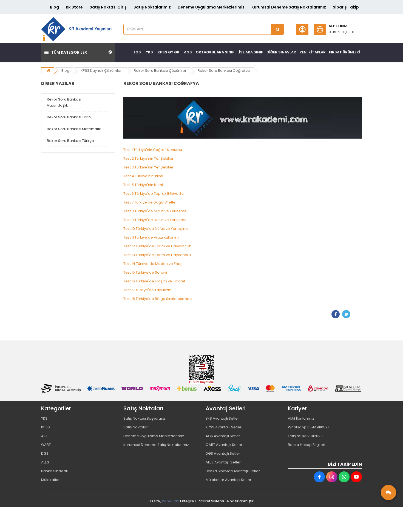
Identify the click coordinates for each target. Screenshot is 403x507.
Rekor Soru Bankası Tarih (69, 117)
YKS (44, 418)
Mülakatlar (50, 479)
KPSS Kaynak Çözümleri (102, 70)
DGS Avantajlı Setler (223, 453)
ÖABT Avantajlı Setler (224, 444)
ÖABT (46, 444)
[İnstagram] (331, 476)
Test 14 (153, 263)
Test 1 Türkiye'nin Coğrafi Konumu (152, 149)
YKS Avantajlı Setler (222, 418)
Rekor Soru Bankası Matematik (74, 128)
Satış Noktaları (136, 427)
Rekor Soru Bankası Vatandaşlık (64, 102)
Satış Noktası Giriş (108, 7)
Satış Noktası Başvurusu (144, 418)
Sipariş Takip (346, 7)
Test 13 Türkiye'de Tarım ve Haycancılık (157, 254)
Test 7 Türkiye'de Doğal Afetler (150, 202)
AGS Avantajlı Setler (223, 436)
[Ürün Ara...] (277, 29)
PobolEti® (170, 501)
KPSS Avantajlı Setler (224, 427)
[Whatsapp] (344, 476)
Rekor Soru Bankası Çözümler (160, 70)
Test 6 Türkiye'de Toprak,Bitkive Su (153, 193)
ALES (45, 462)
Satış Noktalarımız (152, 7)
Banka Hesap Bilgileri (306, 444)
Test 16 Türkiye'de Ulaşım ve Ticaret (154, 281)
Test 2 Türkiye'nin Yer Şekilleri (148, 158)
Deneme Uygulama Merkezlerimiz (211, 7)
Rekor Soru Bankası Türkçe (70, 140)
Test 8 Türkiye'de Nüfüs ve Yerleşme (155, 211)
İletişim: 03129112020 (305, 436)
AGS (45, 436)
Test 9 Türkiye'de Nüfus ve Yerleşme (155, 219)
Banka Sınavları (54, 471)
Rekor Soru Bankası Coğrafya (224, 70)
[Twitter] (346, 314)
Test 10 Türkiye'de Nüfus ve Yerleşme (155, 228)
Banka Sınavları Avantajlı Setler (233, 471)
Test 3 (148, 167)
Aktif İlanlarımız (301, 418)
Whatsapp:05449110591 (308, 427)
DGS (45, 453)
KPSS (45, 427)
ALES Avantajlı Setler (223, 462)
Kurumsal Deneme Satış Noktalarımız (288, 7)
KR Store (74, 7)
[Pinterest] (357, 314)
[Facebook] (335, 314)
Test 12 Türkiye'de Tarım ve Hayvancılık (157, 246)
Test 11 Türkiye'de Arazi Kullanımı (151, 237)
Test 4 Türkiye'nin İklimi (143, 176)
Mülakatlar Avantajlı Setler (228, 479)
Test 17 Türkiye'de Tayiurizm (147, 290)
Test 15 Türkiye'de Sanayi (145, 272)
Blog (54, 7)
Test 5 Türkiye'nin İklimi (143, 184)
